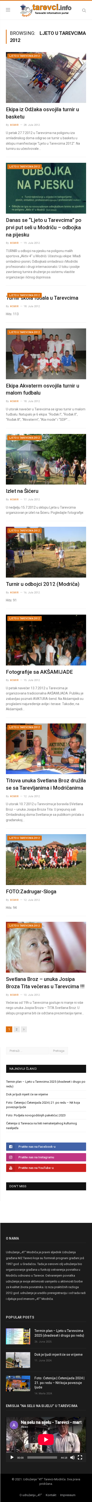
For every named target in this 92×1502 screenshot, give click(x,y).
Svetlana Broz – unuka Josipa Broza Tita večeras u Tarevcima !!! (45, 982)
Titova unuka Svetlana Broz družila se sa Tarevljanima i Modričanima (46, 784)
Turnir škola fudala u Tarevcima (42, 298)
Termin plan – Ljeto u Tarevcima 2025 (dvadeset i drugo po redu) (59, 1333)
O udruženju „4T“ (31, 1495)
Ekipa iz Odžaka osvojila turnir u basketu (42, 113)
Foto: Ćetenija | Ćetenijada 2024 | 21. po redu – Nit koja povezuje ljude (59, 1382)
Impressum (67, 1495)
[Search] (84, 10)
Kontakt (51, 1495)
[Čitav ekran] (80, 1457)
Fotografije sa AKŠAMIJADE (39, 672)
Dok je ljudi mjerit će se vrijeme (27, 1094)
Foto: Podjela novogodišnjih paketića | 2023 (36, 1115)
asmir (14, 125)
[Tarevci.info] (46, 9)
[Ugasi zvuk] (72, 1457)
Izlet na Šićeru (22, 491)
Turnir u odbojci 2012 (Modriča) (42, 584)
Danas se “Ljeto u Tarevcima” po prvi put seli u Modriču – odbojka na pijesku (43, 227)
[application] (46, 1439)
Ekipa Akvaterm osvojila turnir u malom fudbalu (42, 389)
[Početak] (12, 1457)
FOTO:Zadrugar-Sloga (31, 891)
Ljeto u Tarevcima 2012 (24, 56)
